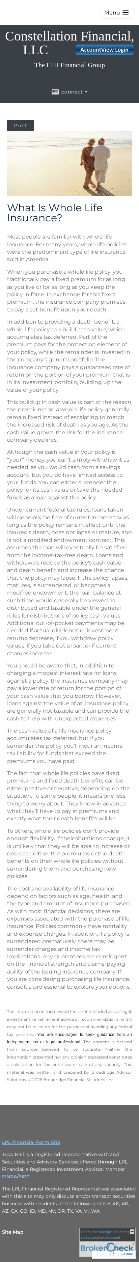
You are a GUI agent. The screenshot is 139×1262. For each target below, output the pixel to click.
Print (20, 125)
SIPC (24, 1177)
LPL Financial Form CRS (31, 1142)
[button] (116, 13)
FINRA (9, 1177)
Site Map (13, 1232)
